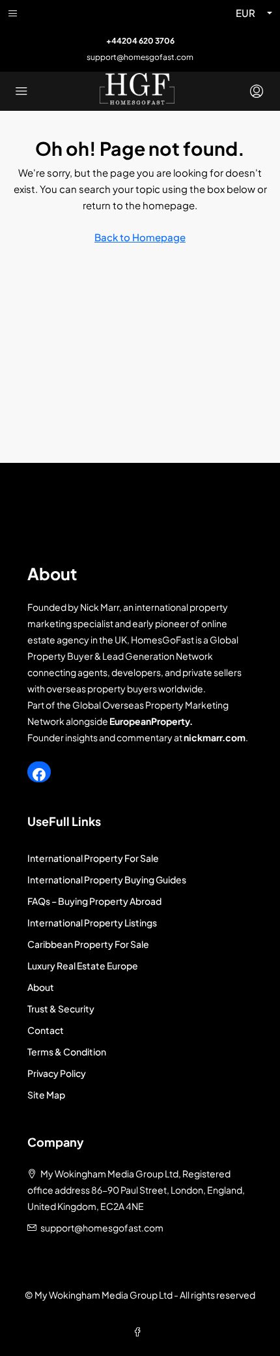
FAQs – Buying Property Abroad (94, 901)
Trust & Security (60, 1008)
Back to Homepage (140, 237)
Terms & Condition (66, 1051)
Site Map (46, 1094)
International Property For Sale (93, 858)
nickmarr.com (214, 737)
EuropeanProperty (149, 721)
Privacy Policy (56, 1073)
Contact (45, 1030)
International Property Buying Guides (106, 879)
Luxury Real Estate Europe (82, 965)
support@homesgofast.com (140, 57)
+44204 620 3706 (140, 41)
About (40, 987)
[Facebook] (39, 774)
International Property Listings (92, 922)
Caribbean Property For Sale (88, 944)
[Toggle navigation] (13, 13)
